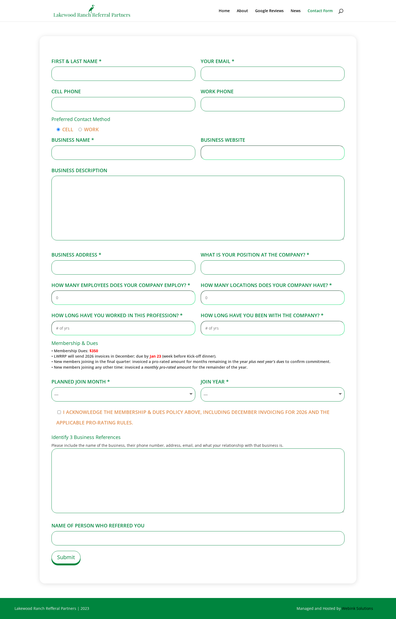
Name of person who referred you (97, 525)
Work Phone (217, 91)
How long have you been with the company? (262, 315)
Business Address (76, 254)
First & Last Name (76, 61)
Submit (66, 557)
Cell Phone (66, 91)
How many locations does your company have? (266, 285)
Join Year (215, 381)
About (242, 11)
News (296, 11)
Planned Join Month (80, 381)
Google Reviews (269, 11)
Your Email (217, 61)
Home (224, 11)
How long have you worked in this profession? (117, 315)
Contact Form (320, 11)
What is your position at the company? (255, 254)
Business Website (223, 140)
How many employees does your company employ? (120, 285)
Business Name (72, 140)
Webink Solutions (357, 608)
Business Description (79, 170)
